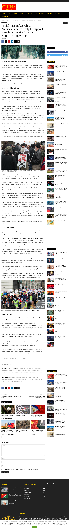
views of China (39, 231)
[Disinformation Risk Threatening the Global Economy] (50, 144)
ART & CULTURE (58, 13)
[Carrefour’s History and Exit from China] (50, 254)
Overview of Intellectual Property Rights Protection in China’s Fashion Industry (15, 502)
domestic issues (16, 93)
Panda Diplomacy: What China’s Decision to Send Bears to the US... (61, 215)
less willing (8, 128)
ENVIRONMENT (49, 13)
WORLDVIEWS (5, 13)
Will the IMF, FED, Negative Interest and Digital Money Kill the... (60, 312)
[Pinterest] (9, 41)
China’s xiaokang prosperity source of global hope (11, 397)
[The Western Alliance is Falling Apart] (50, 318)
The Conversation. (23, 358)
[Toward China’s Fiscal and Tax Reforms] (50, 222)
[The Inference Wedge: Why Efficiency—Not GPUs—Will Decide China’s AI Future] (50, 112)
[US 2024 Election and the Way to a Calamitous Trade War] (50, 151)
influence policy (8, 110)
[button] (66, 0)
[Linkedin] (12, 41)
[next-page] (4, 437)
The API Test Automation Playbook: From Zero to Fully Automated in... (60, 92)
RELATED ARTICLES (6, 402)
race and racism (23, 91)
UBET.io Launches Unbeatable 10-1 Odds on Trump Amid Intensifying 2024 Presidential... (61, 157)
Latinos (8, 178)
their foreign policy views (17, 99)
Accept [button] (34, 526)
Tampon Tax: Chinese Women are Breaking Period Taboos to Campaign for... (60, 196)
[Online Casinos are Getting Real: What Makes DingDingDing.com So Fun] (50, 183)
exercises (10, 325)
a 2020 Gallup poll (36, 277)
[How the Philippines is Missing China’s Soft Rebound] (38, 409)
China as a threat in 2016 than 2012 (28, 270)
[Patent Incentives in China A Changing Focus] (50, 338)
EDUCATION (5, 16)
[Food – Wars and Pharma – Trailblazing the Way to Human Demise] (50, 267)
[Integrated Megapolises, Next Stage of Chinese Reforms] (50, 177)
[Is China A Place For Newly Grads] (50, 299)
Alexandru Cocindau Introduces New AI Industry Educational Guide (61, 163)
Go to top (43, 361)
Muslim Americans (21, 178)
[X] (6, 41)
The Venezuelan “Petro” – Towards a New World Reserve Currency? (60, 273)
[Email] (15, 41)
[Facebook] (2, 41)
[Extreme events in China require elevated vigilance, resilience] (4, 489)
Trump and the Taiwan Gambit (60, 342)
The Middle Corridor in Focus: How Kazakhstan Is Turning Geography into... (60, 86)
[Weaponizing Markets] (23, 409)
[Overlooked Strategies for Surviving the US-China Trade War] (50, 260)
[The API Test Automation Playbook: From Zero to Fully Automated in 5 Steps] (50, 92)
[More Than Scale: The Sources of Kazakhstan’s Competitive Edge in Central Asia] (50, 73)
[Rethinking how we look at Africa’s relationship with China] (4, 496)
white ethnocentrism (27, 215)
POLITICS (21, 13)
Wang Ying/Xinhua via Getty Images (32, 310)
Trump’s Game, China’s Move (60, 130)
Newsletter (18, 0)
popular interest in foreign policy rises (31, 108)
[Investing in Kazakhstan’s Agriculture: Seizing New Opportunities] (50, 119)
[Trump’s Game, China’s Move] (50, 131)
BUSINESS (27, 13)
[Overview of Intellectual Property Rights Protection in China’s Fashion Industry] (4, 502)
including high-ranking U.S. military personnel (20, 334)
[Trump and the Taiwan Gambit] (50, 344)
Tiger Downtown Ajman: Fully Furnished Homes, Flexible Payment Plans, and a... (60, 79)
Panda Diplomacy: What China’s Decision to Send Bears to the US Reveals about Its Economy (7, 417)
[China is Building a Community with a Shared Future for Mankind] (50, 286)
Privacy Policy (23, 0)
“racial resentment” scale (32, 123)
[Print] (18, 41)
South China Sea (21, 319)
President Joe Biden (33, 325)
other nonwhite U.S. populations (33, 176)
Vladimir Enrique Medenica (10, 61)
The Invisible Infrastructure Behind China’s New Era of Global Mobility (61, 66)
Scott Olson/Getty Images (11, 171)
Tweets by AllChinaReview (53, 483)
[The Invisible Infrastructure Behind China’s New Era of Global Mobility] (50, 67)
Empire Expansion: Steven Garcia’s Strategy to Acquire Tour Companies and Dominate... (61, 170)
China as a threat (23, 318)
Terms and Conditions (31, 0)
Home (2, 0)
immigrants (13, 178)
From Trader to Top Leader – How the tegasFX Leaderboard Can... (61, 105)
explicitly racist (21, 128)
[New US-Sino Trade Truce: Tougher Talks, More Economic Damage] (50, 325)
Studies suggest (31, 342)
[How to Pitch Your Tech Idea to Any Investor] (50, 305)
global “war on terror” (14, 206)
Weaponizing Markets (21, 415)
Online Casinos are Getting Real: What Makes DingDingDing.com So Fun (61, 183)
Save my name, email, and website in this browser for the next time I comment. (20, 469)
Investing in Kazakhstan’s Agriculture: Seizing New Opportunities (60, 118)
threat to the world (23, 275)
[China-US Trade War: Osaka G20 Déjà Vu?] (50, 331)
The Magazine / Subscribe (9, 0)
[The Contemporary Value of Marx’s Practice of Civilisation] (50, 280)
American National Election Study (32, 117)
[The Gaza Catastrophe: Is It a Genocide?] (23, 424)
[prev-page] (2, 437)
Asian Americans (33, 178)
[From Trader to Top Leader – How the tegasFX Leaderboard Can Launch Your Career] (50, 106)
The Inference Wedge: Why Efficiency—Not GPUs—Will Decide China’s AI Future (60, 112)
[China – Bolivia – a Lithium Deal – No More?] (50, 293)
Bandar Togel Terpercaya (47, 519)
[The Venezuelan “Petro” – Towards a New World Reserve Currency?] (50, 273)
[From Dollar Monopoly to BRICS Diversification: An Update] (50, 138)
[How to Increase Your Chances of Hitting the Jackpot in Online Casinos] (50, 125)
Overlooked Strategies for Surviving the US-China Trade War (60, 260)
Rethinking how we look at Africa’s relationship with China (37, 397)
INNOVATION (34, 13)
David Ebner (23, 61)
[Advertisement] (43, 7)
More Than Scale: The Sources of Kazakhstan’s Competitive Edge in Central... (61, 73)
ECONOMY (14, 13)
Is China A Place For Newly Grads (61, 297)
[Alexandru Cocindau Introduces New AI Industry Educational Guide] (50, 164)
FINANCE (41, 13)
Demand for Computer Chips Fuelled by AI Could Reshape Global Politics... (60, 202)
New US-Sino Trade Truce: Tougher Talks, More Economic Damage (61, 324)
